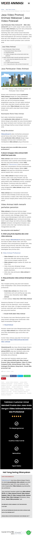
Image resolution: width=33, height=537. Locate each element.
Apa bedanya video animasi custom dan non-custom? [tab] (14, 505)
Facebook (14, 375)
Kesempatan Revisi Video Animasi (13, 51)
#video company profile (20, 391)
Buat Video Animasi (10, 9)
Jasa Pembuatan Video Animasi (11, 49)
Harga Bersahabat (10, 52)
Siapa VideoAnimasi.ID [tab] (8, 476)
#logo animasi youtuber (21, 385)
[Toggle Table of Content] (28, 47)
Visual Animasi (8, 325)
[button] (29, 3)
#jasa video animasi (12, 382)
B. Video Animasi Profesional (12, 62)
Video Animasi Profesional (11, 253)
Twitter (20, 375)
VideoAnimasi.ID (6, 480)
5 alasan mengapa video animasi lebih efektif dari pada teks (17, 55)
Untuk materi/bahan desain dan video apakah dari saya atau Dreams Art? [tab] (16, 511)
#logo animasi (18, 383)
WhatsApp (27, 375)
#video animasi (5, 387)
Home (2, 9)
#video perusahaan (7, 393)
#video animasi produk (17, 390)
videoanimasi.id (15, 239)
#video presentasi (20, 393)
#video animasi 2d (17, 387)
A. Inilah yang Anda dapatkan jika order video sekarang (15, 60)
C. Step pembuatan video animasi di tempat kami (17, 64)
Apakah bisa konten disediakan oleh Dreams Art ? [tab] (16, 516)
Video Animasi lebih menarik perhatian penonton (16, 57)
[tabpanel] (16, 490)
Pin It (4, 378)
